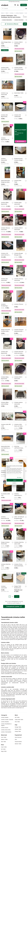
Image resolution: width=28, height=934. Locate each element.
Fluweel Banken (18, 741)
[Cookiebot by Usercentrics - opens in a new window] (19, 462)
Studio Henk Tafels (19, 719)
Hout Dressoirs (18, 737)
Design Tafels (18, 731)
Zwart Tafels (4, 747)
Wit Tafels (3, 749)
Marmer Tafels (4, 739)
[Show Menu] (26, 8)
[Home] (7, 5)
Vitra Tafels (17, 721)
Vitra (16, 739)
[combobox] (13, 8)
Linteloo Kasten (4, 727)
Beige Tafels (4, 751)
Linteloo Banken (4, 717)
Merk (7, 13)
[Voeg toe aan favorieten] (13, 42)
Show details (19, 477)
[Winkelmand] (15, 5)
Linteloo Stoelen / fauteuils (7, 719)
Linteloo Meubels (19, 13)
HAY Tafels (17, 717)
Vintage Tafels (18, 727)
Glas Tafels (3, 741)
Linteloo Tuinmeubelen (6, 732)
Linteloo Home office (6, 729)
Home (2, 13)
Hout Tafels (3, 737)
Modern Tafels (18, 729)
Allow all (14, 480)
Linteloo (12, 13)
